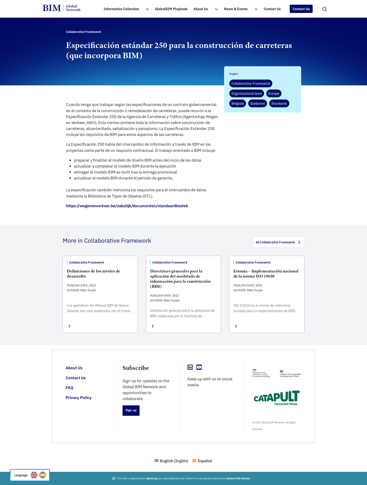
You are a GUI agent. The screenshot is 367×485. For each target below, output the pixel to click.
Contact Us (272, 8)
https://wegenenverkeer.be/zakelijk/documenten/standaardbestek (127, 205)
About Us (200, 8)
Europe (273, 93)
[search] (324, 9)
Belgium (237, 103)
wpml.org (152, 478)
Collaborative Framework (250, 83)
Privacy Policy (79, 397)
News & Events (236, 8)
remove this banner (238, 478)
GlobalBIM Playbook (171, 8)
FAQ (69, 387)
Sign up (131, 410)
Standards (279, 103)
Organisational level (246, 93)
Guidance (257, 103)
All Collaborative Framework (275, 242)
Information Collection (121, 8)
